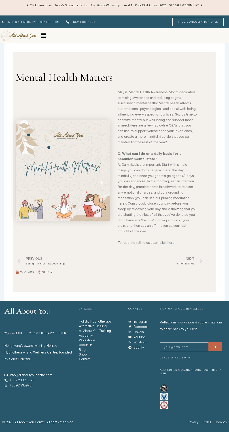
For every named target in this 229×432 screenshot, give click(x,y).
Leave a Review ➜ (175, 357)
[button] (43, 35)
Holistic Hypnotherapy (95, 321)
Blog (82, 349)
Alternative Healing (93, 326)
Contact (84, 359)
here (171, 242)
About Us (85, 345)
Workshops (87, 340)
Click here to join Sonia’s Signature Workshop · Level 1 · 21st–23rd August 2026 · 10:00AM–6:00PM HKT (114, 5)
